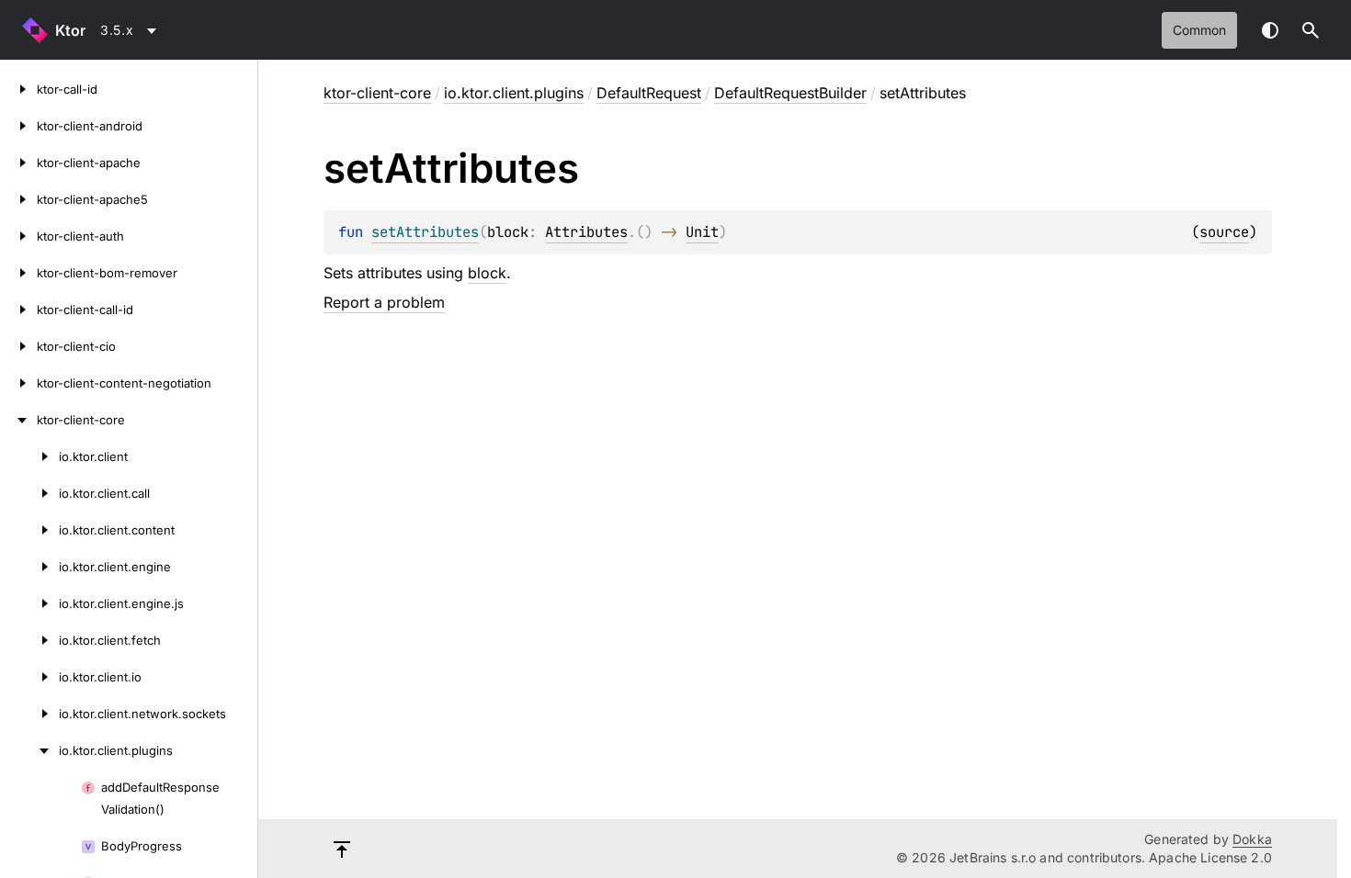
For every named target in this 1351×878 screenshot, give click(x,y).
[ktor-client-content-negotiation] (18, 383)
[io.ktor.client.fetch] (29, 640)
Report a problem (384, 302)
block (487, 273)
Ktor (70, 30)
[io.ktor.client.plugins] (29, 750)
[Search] (1310, 30)
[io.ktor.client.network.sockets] (29, 713)
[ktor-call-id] (18, 89)
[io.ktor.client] (29, 456)
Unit (702, 232)
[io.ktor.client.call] (29, 493)
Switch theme (1270, 30)
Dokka (1252, 839)
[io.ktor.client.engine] (29, 566)
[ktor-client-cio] (18, 346)
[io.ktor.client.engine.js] (29, 603)
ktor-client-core (377, 93)
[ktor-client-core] (18, 419)
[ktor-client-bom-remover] (18, 272)
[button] (1310, 30)
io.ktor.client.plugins (514, 93)
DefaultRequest (648, 93)
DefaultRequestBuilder (790, 93)
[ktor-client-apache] (18, 162)
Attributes (586, 232)
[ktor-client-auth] (18, 236)
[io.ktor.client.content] (29, 530)
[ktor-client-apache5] (18, 199)
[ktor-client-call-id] (18, 309)
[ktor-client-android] (18, 125)
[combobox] (131, 30)
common (1199, 30)
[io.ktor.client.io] (29, 676)
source (1224, 232)
